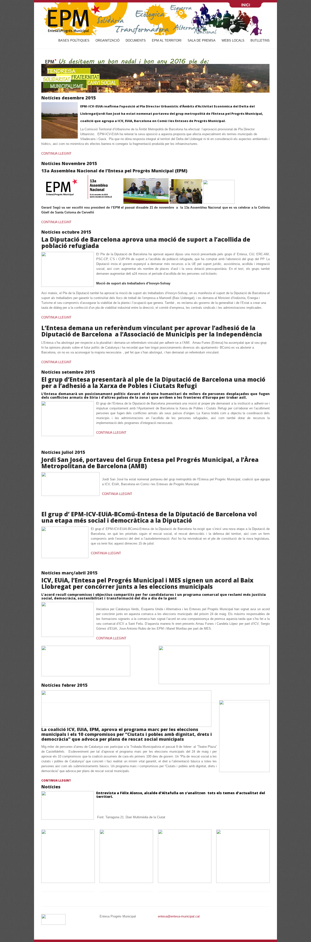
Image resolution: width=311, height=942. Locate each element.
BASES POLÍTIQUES (73, 40)
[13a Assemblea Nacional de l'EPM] (82, 202)
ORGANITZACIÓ (107, 40)
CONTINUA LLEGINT (56, 153)
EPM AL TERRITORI (166, 40)
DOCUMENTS (136, 40)
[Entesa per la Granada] (85, 675)
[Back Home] (155, 18)
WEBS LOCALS (233, 40)
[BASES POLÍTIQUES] (68, 882)
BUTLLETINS (260, 40)
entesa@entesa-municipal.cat (179, 916)
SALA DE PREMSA (202, 40)
